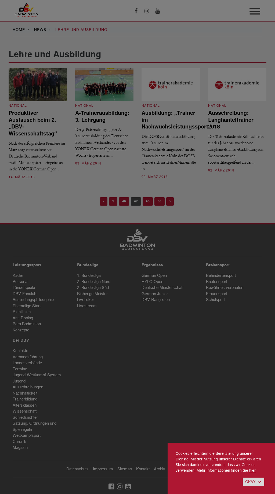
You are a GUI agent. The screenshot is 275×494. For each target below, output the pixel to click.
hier (252, 470)
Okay (250, 481)
